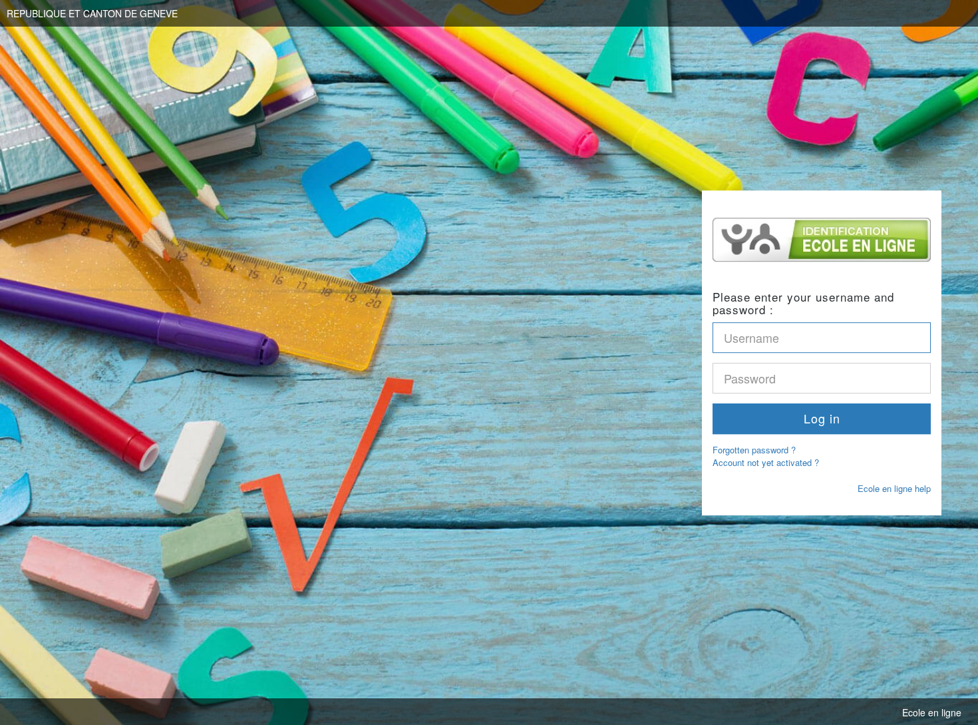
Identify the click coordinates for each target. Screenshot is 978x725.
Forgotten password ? (754, 450)
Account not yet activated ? (766, 462)
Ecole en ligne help (894, 488)
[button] (822, 419)
